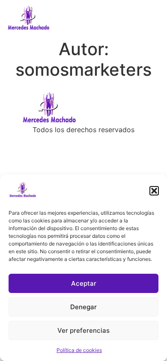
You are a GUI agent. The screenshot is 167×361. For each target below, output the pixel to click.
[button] (154, 190)
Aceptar (83, 283)
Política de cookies (79, 350)
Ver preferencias (83, 330)
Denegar (83, 307)
